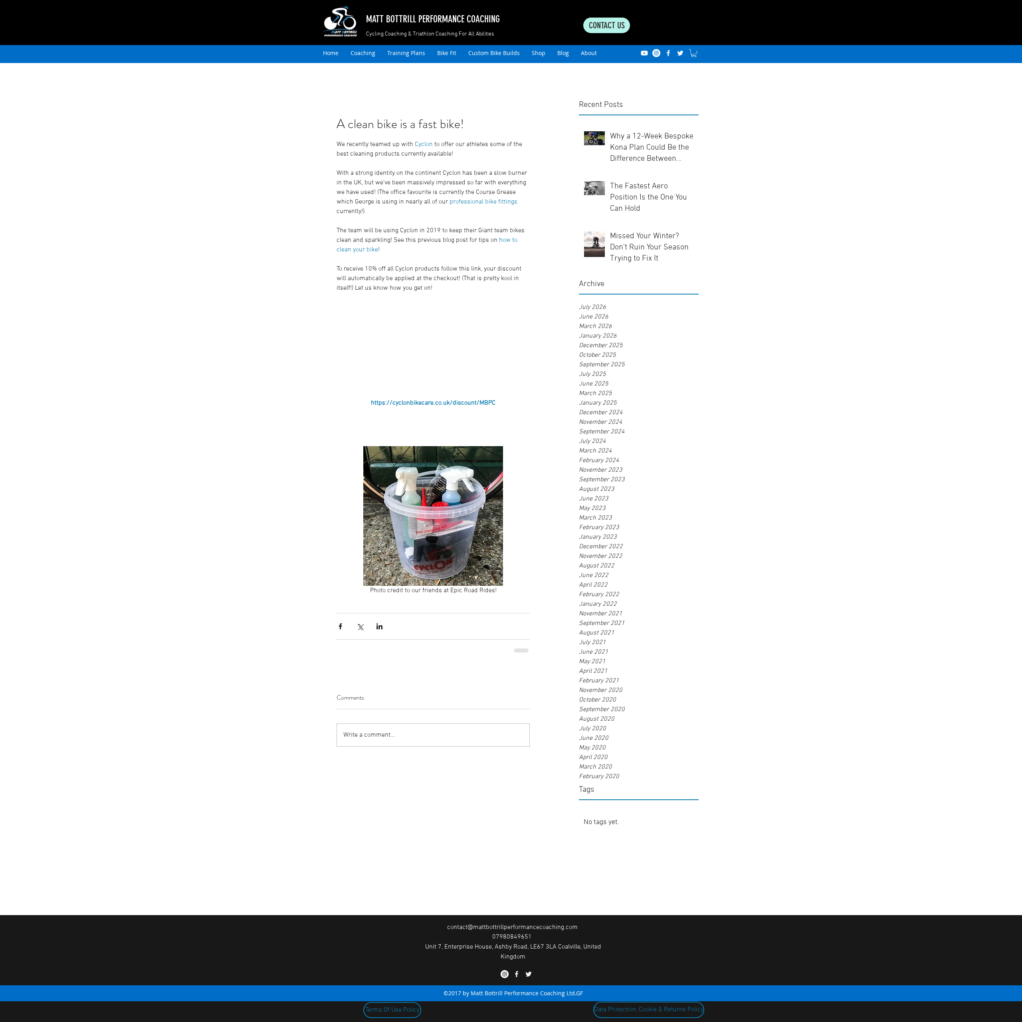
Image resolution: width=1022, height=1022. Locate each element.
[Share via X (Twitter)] (360, 626)
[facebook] (668, 53)
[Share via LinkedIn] (379, 626)
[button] (694, 53)
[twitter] (680, 53)
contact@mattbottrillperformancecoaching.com (512, 927)
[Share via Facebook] (340, 626)
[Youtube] (644, 53)
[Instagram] (656, 53)
